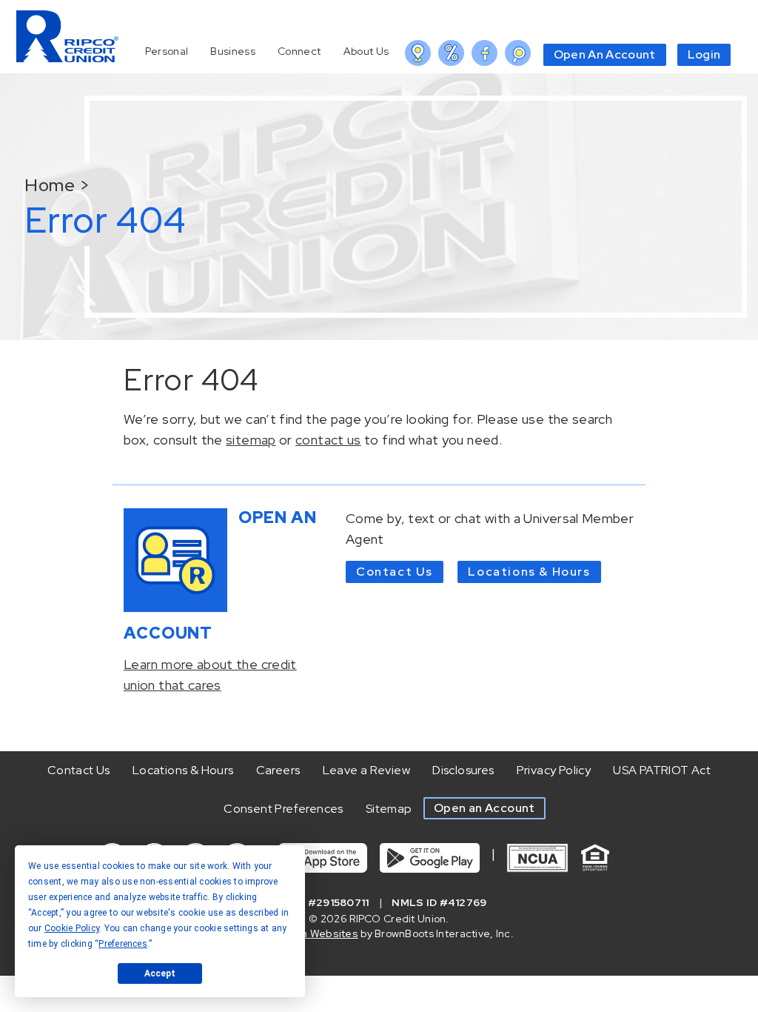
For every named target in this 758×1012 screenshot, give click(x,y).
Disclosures (463, 770)
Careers (278, 770)
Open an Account (484, 808)
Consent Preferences (283, 808)
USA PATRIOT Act (662, 770)
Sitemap (389, 808)
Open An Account (605, 54)
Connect (299, 51)
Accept (159, 973)
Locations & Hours (529, 571)
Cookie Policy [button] (71, 928)
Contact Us (394, 571)
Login (704, 54)
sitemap (251, 439)
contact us (328, 439)
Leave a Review (367, 770)
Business (232, 51)
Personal (166, 51)
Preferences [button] (122, 944)
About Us (366, 51)
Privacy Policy (554, 770)
